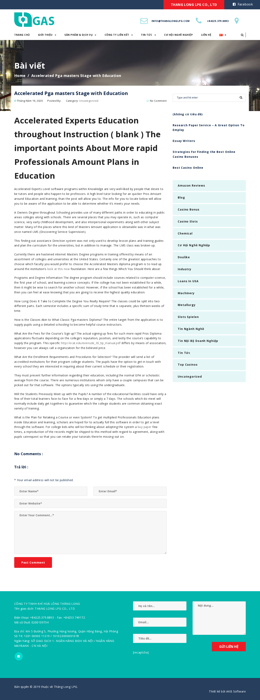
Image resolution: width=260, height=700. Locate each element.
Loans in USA (188, 281)
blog (181, 197)
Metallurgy (187, 305)
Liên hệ (206, 35)
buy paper (145, 427)
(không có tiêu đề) (188, 114)
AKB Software (236, 691)
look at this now (58, 269)
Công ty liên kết (117, 35)
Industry (184, 269)
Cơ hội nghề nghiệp (178, 35)
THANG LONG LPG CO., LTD (194, 4)
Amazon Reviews (191, 185)
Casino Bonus (188, 209)
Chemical (185, 233)
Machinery (186, 293)
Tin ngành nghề (191, 329)
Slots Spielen (188, 317)
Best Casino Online (188, 168)
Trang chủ (22, 35)
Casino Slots (188, 221)
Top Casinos (188, 364)
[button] (242, 34)
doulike (184, 257)
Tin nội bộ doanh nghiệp (198, 341)
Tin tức (146, 35)
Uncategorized (88, 101)
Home (20, 75)
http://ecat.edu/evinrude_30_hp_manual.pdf (90, 343)
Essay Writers (184, 141)
